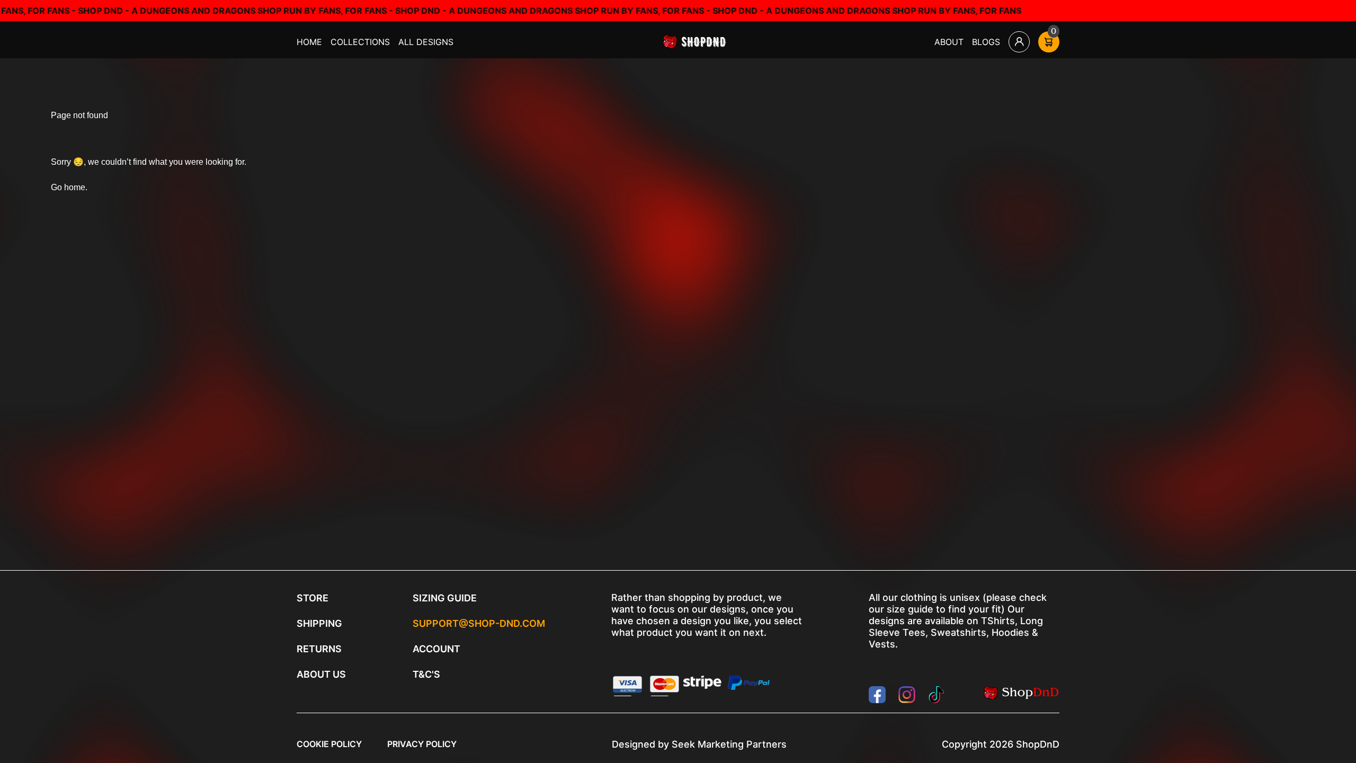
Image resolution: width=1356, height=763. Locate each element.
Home (309, 42)
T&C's (426, 674)
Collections (360, 42)
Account (436, 648)
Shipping (319, 623)
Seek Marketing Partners (729, 744)
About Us (321, 674)
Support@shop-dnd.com (479, 623)
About (949, 42)
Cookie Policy (329, 744)
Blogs (986, 42)
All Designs (425, 42)
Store (312, 598)
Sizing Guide (445, 598)
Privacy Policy (422, 744)
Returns (319, 648)
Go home (68, 187)
